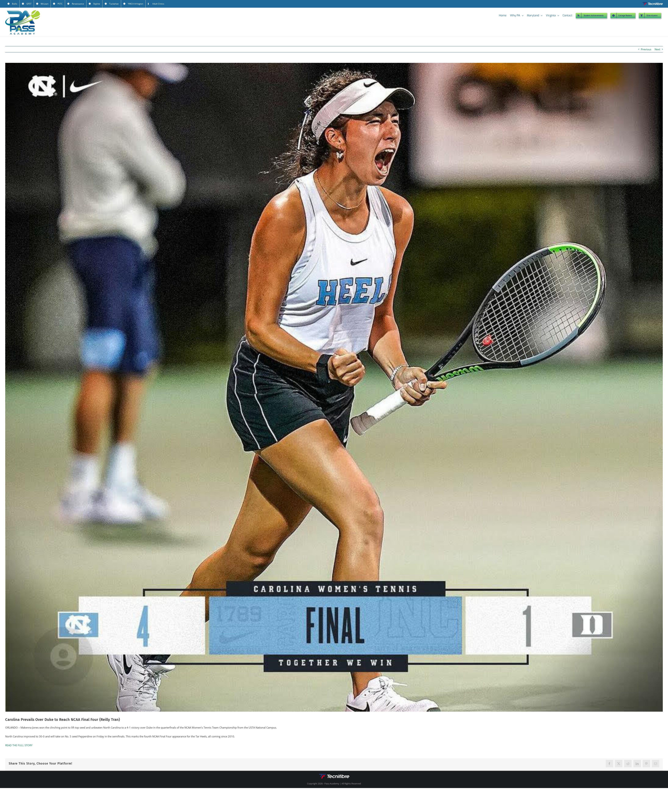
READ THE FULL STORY (18, 745)
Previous (646, 49)
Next (657, 49)
